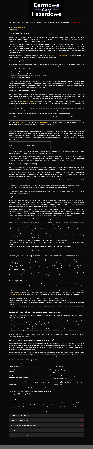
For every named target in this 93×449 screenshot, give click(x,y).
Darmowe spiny (59, 22)
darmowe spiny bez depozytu (28, 101)
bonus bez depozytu (21, 122)
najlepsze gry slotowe (41, 122)
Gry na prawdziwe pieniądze (38, 22)
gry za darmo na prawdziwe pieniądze (58, 55)
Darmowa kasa (68, 22)
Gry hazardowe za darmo (16, 22)
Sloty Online (27, 22)
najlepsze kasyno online (16, 294)
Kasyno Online (51, 22)
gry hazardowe (42, 354)
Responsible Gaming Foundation (18, 447)
